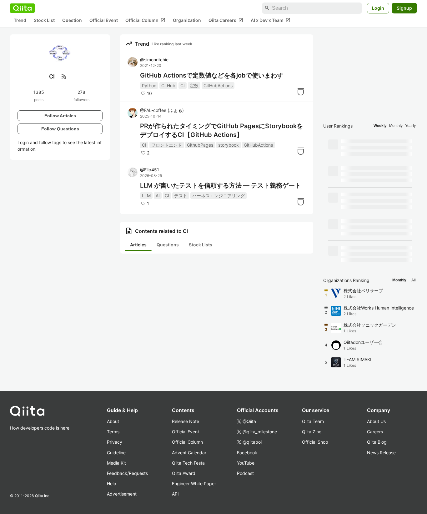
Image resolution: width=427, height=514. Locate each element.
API (175, 493)
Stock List (44, 20)
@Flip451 (149, 169)
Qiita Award (183, 473)
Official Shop (315, 442)
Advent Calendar (189, 452)
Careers (375, 431)
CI (182, 85)
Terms (113, 431)
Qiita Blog (377, 442)
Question (72, 20)
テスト (180, 195)
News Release (381, 452)
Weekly (380, 125)
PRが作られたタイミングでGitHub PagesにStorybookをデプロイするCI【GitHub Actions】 (221, 130)
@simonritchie (154, 59)
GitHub (168, 85)
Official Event (103, 20)
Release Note (185, 421)
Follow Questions (60, 128)
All (413, 280)
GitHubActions (218, 85)
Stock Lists (200, 244)
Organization (187, 20)
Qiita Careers (225, 20)
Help (111, 483)
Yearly (410, 125)
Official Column (145, 20)
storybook (228, 145)
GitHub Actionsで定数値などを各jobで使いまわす (211, 75)
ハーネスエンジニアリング (218, 195)
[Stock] (301, 92)
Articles (138, 244)
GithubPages (200, 145)
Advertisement (122, 493)
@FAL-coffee (162, 110)
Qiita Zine (311, 431)
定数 (194, 85)
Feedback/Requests (127, 473)
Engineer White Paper (194, 483)
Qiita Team (313, 421)
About (113, 421)
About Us (376, 421)
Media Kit (116, 463)
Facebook (247, 452)
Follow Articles (60, 115)
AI (158, 195)
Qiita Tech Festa (188, 463)
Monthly (396, 125)
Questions (168, 244)
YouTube (245, 463)
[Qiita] (22, 8)
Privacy (114, 442)
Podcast (245, 473)
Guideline (116, 452)
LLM (146, 195)
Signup (404, 8)
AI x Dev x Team (270, 20)
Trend (20, 20)
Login (378, 8)
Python (149, 85)
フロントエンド (166, 145)
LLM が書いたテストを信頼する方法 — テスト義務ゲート (220, 185)
